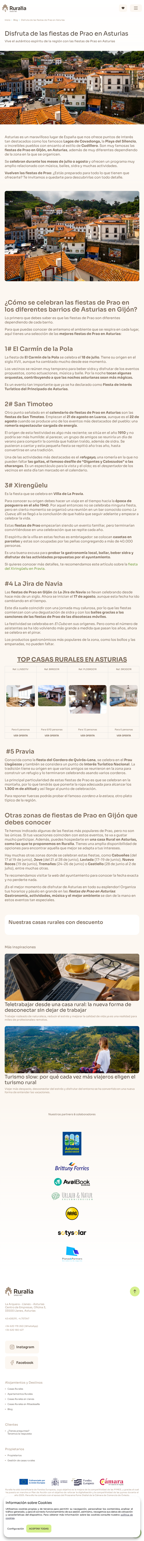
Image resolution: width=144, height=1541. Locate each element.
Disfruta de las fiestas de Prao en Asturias (43, 20)
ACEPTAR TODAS (39, 1528)
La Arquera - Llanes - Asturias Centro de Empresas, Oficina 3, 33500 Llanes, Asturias (25, 1307)
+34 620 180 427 (14, 1329)
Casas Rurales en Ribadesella (24, 1404)
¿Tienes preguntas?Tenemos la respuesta (20, 1432)
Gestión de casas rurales (21, 1460)
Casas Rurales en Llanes (21, 1399)
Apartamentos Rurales (20, 1393)
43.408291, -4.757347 (17, 1318)
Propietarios (15, 1455)
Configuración (15, 1528)
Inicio (7, 20)
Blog (15, 20)
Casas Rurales (15, 1388)
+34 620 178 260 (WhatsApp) (21, 1326)
